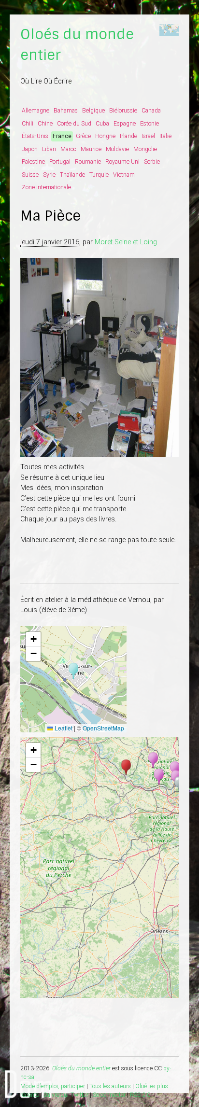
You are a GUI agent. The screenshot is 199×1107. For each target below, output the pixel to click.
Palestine (33, 161)
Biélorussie (123, 110)
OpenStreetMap (103, 728)
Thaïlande (72, 174)
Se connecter (109, 1095)
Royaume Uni (122, 161)
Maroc (68, 149)
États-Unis (35, 136)
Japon (30, 149)
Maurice (91, 149)
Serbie (152, 161)
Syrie (49, 174)
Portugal (60, 161)
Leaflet (62, 728)
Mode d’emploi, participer (52, 1086)
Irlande (128, 136)
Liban (49, 149)
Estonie (149, 123)
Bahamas (66, 110)
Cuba (102, 123)
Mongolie (145, 149)
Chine (45, 123)
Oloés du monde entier (81, 1068)
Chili (27, 123)
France (62, 136)
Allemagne (35, 110)
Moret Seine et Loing (126, 242)
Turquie (99, 174)
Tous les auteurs (110, 1086)
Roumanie (88, 161)
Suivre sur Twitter (65, 1095)
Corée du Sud (74, 123)
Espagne (125, 123)
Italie (165, 136)
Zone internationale (46, 187)
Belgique (93, 110)
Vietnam (124, 174)
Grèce (83, 136)
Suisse (30, 174)
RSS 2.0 (140, 1095)
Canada (151, 110)
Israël (148, 136)
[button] (73, 671)
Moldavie (117, 149)
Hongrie (105, 136)
